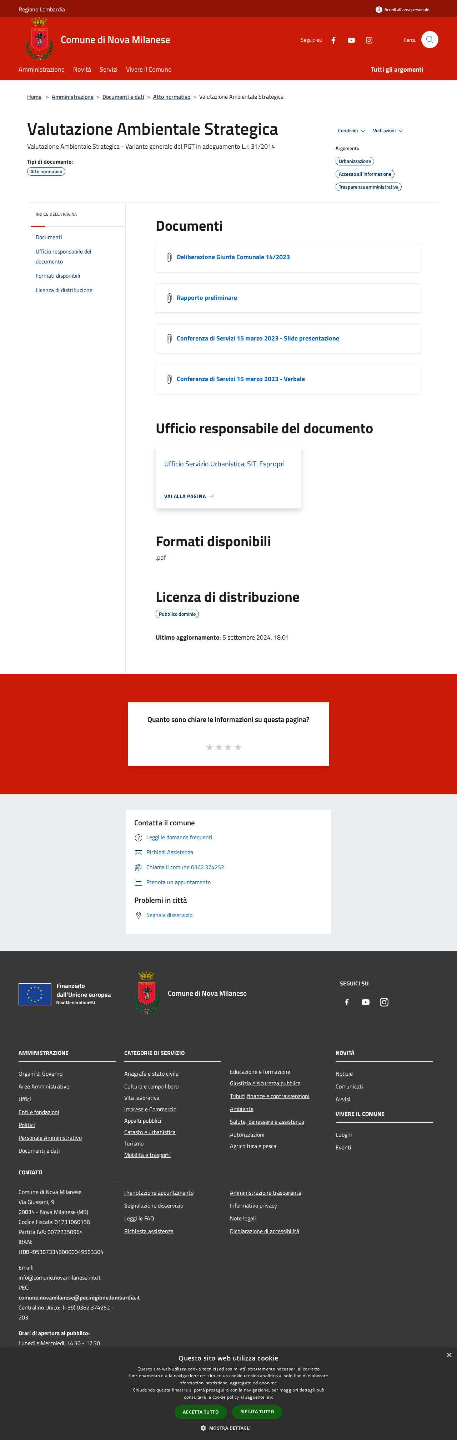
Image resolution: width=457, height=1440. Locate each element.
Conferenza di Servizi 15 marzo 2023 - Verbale (241, 379)
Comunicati (349, 1086)
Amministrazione (73, 96)
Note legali (243, 1218)
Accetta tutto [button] (201, 1412)
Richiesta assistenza (149, 1231)
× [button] (449, 1355)
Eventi (343, 1147)
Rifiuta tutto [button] (257, 1412)
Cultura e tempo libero (151, 1086)
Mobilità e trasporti (147, 1155)
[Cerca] (429, 39)
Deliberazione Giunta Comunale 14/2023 (233, 257)
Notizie (344, 1073)
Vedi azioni (385, 130)
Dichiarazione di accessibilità (264, 1231)
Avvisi (343, 1099)
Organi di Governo (40, 1073)
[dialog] (228, 1394)
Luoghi (344, 1134)
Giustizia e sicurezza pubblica (265, 1083)
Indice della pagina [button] (56, 214)
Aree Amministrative (44, 1086)
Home (34, 96)
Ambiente (241, 1109)
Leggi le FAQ (139, 1218)
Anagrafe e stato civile (151, 1073)
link (269, 1397)
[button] (228, 1427)
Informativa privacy (253, 1205)
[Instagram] (366, 39)
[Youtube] (348, 39)
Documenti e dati (123, 96)
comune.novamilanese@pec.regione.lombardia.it (79, 1297)
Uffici (25, 1099)
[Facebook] (330, 39)
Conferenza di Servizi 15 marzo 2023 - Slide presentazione (258, 338)
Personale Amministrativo (50, 1137)
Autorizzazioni (247, 1134)
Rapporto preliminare (207, 297)
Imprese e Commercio (150, 1109)
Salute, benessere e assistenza (267, 1121)
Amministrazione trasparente (265, 1192)
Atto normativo (171, 96)
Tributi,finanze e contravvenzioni (270, 1096)
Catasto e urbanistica (150, 1132)
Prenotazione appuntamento (159, 1192)
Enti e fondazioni (39, 1112)
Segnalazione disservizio (153, 1205)
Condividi (348, 130)
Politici (27, 1125)
